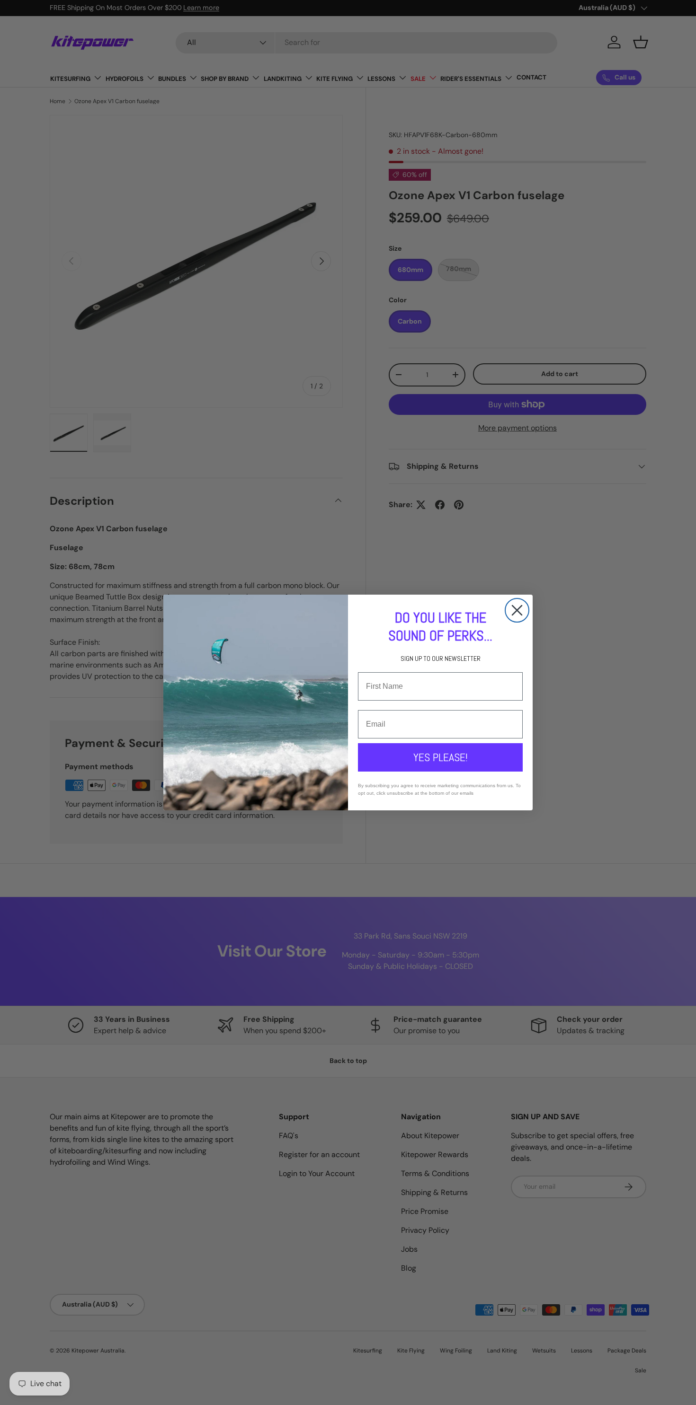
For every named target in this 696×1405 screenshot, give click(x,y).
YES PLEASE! (440, 757)
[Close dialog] (517, 610)
